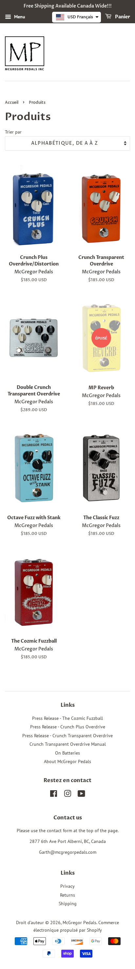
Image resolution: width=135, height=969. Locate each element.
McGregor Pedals (79, 922)
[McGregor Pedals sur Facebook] (53, 795)
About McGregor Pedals (67, 761)
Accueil (11, 102)
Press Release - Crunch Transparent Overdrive (67, 736)
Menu (19, 17)
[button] (76, 17)
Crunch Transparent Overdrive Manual (67, 744)
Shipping (68, 903)
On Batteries (67, 753)
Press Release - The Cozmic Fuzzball (67, 718)
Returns (67, 895)
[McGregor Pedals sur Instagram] (67, 795)
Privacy (67, 886)
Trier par (13, 132)
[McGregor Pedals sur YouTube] (81, 795)
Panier (122, 17)
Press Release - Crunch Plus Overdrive (67, 727)
